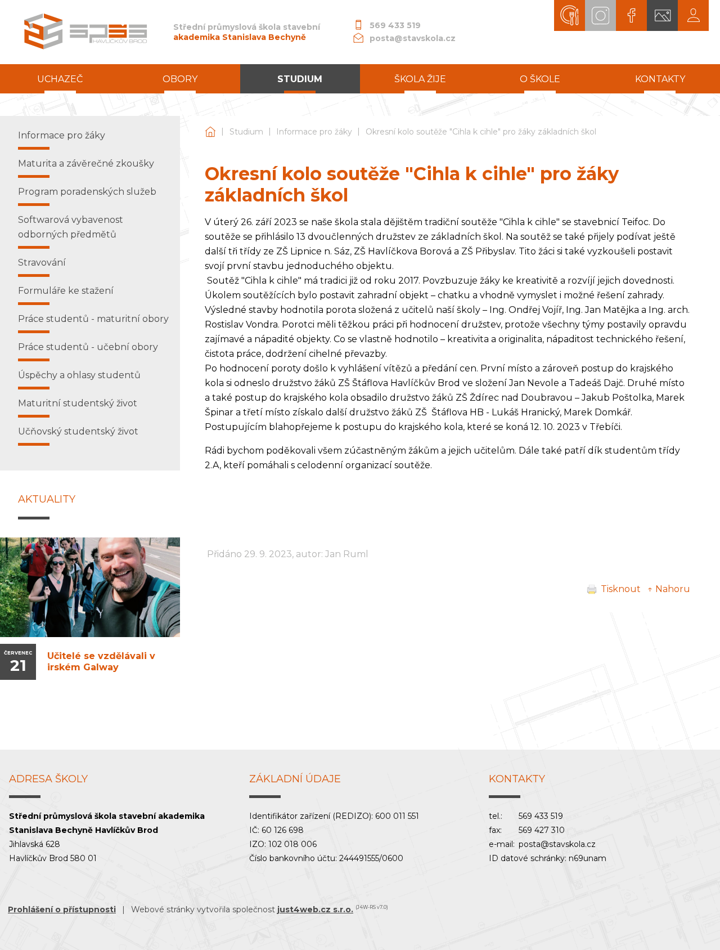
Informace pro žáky (314, 132)
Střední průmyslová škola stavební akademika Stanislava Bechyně (210, 132)
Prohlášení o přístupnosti (62, 909)
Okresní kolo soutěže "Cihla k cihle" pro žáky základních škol (481, 132)
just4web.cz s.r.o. (315, 909)
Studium (246, 132)
